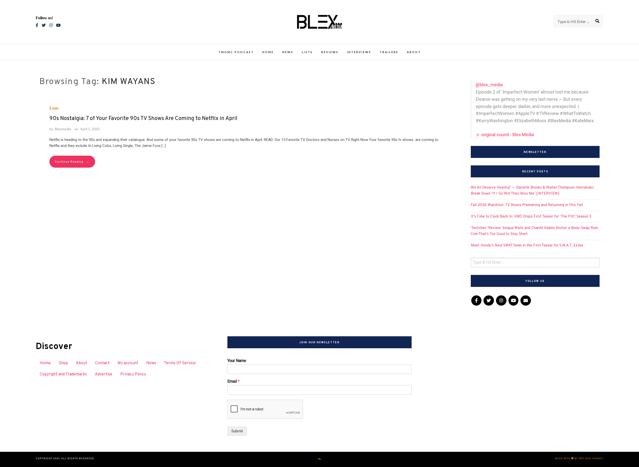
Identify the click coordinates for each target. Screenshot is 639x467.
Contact (102, 363)
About (414, 52)
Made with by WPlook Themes (579, 458)
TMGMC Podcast (236, 52)
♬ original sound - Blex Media (505, 134)
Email (233, 381)
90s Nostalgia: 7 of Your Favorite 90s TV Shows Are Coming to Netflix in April (143, 118)
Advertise (103, 374)
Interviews (359, 52)
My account (128, 363)
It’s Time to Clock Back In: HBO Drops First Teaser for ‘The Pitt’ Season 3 (531, 216)
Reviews (329, 52)
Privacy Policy (133, 374)
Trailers (389, 52)
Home (268, 52)
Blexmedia (63, 129)
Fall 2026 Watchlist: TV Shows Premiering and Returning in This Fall (527, 205)
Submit (237, 431)
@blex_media (489, 84)
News (287, 52)
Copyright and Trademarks (63, 374)
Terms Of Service (180, 363)
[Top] (319, 459)
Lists (307, 52)
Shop (63, 363)
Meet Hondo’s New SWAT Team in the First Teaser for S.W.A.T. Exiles (527, 245)
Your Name (236, 360)
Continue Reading (72, 161)
